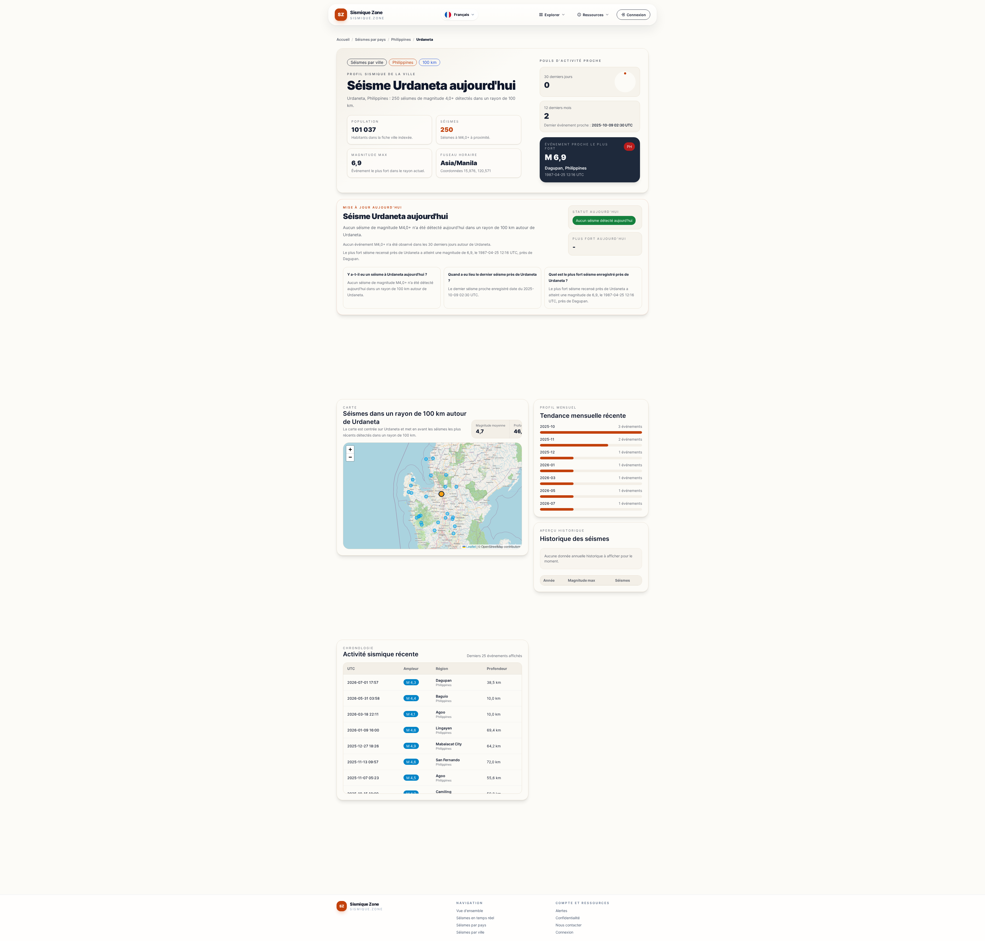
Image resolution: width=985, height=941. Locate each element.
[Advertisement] (490, 357)
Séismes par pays (370, 39)
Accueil (343, 39)
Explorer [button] (552, 15)
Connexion (636, 15)
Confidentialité (568, 918)
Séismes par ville (367, 62)
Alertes (561, 910)
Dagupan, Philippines (566, 168)
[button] (350, 449)
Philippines (401, 39)
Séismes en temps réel (475, 918)
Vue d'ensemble (469, 910)
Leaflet (471, 546)
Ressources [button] (593, 15)
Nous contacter (569, 925)
